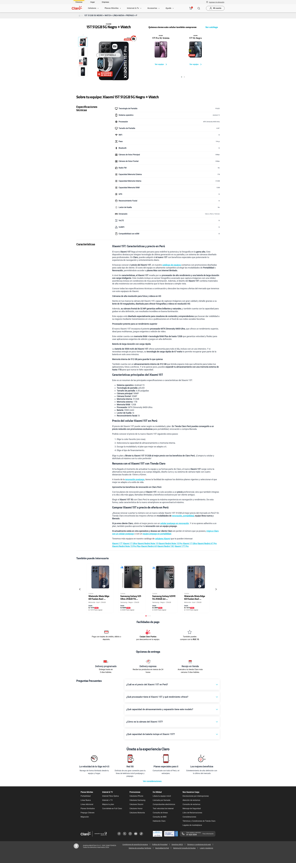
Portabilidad (86, 796)
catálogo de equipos (171, 265)
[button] (216, 2)
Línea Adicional (87, 804)
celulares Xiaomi (162, 538)
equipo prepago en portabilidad (157, 534)
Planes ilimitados (88, 808)
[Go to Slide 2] (83, 51)
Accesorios (152, 8)
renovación (177, 515)
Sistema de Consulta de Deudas (184, 848)
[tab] (148, 616)
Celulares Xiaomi (136, 804)
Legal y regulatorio (206, 848)
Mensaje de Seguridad (192, 808)
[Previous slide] (80, 589)
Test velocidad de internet (163, 808)
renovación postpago (134, 479)
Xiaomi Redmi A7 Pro (207, 543)
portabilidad (188, 515)
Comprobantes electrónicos (164, 804)
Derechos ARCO (177, 844)
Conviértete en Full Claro (112, 808)
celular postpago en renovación (174, 523)
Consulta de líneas (160, 813)
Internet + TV (107, 800)
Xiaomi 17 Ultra (130, 543)
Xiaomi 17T (117, 543)
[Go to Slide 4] (83, 71)
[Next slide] (216, 589)
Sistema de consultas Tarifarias (140, 848)
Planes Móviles (112, 8)
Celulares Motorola (137, 813)
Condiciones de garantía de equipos (135, 844)
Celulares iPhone (136, 796)
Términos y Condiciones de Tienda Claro (199, 821)
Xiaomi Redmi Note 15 (147, 543)
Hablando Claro (159, 821)
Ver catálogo (211, 27)
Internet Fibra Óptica (110, 796)
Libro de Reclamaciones (192, 813)
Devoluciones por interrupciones (196, 796)
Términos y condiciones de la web (199, 844)
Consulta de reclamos (191, 804)
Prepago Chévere (87, 813)
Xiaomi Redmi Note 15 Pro (170, 543)
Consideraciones (189, 817)
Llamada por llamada (161, 800)
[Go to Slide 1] (83, 41)
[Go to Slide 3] (83, 61)
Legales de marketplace (192, 825)
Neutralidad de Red (162, 848)
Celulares (92, 8)
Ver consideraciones (152, 781)
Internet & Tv (133, 8)
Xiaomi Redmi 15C (165, 546)
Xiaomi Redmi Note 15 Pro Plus (126, 546)
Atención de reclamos (191, 800)
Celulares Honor (136, 808)
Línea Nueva (86, 800)
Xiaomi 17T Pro (182, 546)
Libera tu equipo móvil (162, 796)
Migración (85, 817)
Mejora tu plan (108, 804)
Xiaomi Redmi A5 (149, 546)
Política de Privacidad (159, 844)
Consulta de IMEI (159, 817)
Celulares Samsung (137, 800)
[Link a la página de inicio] (79, 15)
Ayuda (168, 8)
